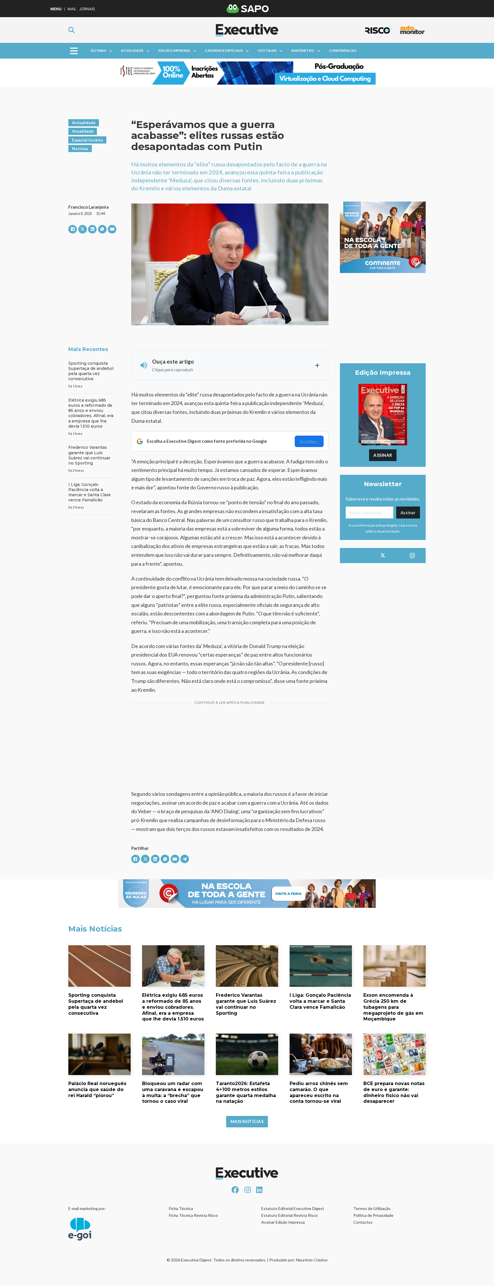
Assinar (382, 455)
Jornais (87, 9)
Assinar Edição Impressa (283, 1222)
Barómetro (302, 50)
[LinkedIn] (92, 229)
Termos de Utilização (372, 1208)
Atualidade (132, 50)
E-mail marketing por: (87, 1208)
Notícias (80, 148)
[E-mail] (112, 229)
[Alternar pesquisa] (71, 30)
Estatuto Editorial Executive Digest (292, 1208)
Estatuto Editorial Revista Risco (289, 1215)
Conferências (342, 50)
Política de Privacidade (373, 1215)
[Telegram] (184, 859)
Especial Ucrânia (87, 139)
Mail (71, 9)
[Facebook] (72, 229)
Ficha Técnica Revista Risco (193, 1215)
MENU (55, 9)
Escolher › (309, 441)
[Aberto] (74, 50)
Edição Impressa (174, 50)
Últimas (98, 50)
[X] (82, 229)
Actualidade (83, 122)
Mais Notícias (247, 1121)
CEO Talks (267, 50)
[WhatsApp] (102, 229)
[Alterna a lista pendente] (110, 51)
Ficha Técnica (181, 1208)
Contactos (363, 1222)
